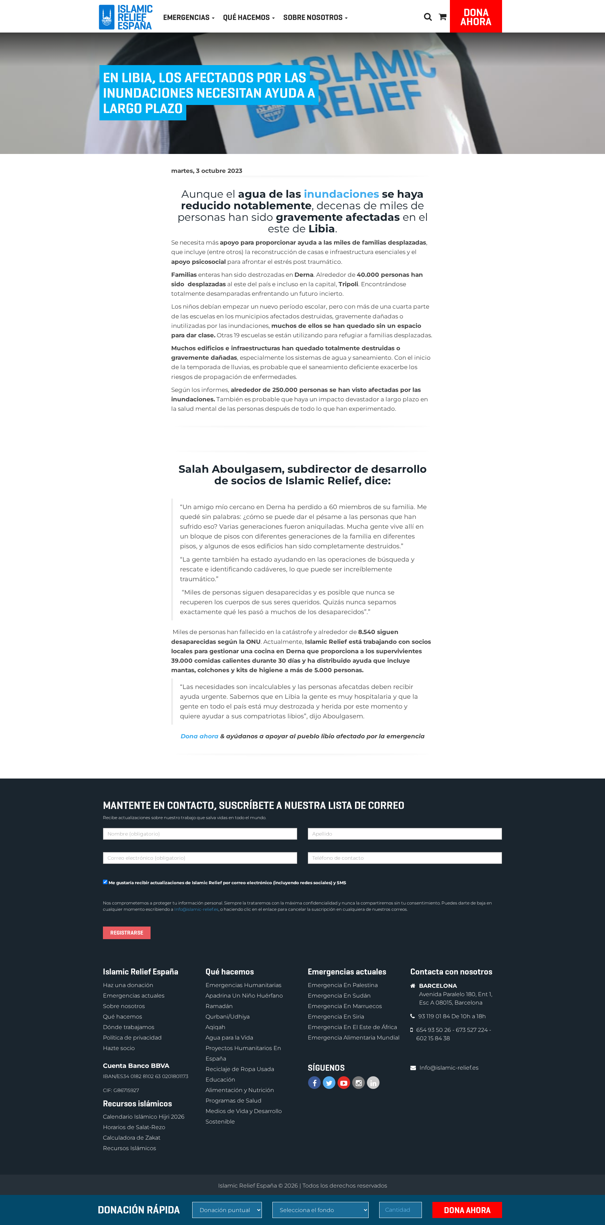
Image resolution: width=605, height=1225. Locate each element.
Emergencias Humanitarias (243, 985)
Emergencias (187, 17)
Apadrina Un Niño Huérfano (244, 995)
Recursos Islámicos (129, 1148)
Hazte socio (119, 1048)
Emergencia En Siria (336, 1016)
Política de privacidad (132, 1037)
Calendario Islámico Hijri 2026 (144, 1116)
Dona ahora (476, 17)
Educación (220, 1079)
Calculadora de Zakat (131, 1137)
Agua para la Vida (229, 1037)
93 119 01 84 (434, 1016)
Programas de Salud (234, 1100)
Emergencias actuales (134, 995)
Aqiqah (215, 1027)
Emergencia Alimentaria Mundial (353, 1037)
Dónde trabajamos (128, 1027)
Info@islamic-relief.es (196, 909)
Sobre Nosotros (313, 17)
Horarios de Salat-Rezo (134, 1127)
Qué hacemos (122, 1016)
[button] (442, 15)
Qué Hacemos (247, 17)
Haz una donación (128, 985)
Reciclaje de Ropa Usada (240, 1069)
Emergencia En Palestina (343, 985)
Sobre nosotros (124, 1006)
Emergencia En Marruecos (345, 1006)
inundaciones (341, 194)
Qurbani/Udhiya (228, 1016)
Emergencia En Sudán (339, 995)
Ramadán (219, 1006)
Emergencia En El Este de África (352, 1027)
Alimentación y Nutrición (240, 1090)
